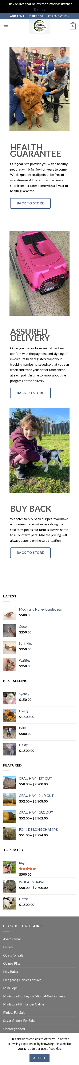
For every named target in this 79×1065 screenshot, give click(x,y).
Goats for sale (13, 955)
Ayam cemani (12, 939)
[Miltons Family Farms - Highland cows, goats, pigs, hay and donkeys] (39, 26)
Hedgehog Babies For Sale (22, 980)
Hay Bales (10, 971)
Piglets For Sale (14, 1012)
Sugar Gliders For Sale (19, 1020)
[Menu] (5, 26)
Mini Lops (10, 988)
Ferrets (8, 947)
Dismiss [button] (39, 9)
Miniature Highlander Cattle (23, 1004)
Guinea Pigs (11, 963)
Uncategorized (14, 1029)
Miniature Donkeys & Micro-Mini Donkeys (34, 996)
